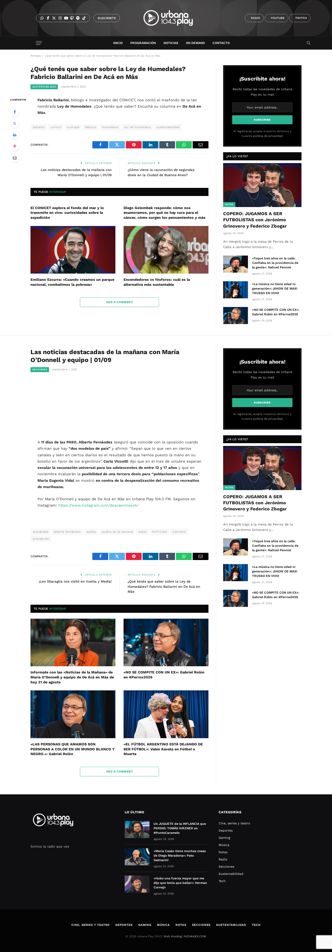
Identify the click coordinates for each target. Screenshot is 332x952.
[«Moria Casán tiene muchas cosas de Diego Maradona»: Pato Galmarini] (137, 856)
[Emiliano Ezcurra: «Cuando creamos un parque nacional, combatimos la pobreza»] (72, 250)
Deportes (226, 830)
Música (224, 845)
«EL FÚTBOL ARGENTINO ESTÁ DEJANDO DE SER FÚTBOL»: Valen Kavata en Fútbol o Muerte (163, 749)
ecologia (73, 127)
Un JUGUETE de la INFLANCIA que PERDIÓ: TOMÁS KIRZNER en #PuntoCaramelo (180, 828)
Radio (223, 859)
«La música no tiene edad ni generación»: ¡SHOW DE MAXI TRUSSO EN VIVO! (274, 288)
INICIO (118, 43)
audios (91, 531)
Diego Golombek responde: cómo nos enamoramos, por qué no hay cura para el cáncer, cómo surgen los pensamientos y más (165, 213)
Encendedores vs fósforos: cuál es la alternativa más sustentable (157, 282)
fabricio (90, 127)
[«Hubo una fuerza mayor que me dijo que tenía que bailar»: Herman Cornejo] (137, 884)
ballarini (39, 127)
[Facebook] (14, 111)
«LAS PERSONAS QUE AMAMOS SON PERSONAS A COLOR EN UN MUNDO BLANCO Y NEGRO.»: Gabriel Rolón (72, 749)
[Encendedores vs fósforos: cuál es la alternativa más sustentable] (166, 250)
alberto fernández (67, 531)
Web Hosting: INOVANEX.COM (185, 936)
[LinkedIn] (14, 134)
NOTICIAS (159, 531)
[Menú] (39, 43)
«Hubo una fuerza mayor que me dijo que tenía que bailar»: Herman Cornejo (180, 882)
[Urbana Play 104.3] (173, 18)
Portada (35, 55)
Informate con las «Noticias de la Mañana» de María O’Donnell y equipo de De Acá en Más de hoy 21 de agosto (72, 677)
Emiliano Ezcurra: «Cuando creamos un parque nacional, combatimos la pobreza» (72, 282)
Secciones (39, 369)
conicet (55, 127)
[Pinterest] (14, 146)
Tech (222, 881)
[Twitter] (14, 123)
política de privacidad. (268, 136)
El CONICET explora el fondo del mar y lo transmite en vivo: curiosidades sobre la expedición (67, 213)
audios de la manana (117, 531)
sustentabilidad (168, 127)
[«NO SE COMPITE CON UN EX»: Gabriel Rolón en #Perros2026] (235, 315)
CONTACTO (221, 43)
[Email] (14, 157)
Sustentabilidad (44, 86)
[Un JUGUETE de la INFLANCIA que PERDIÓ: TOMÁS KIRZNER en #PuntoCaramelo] (137, 829)
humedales (110, 127)
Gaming (224, 837)
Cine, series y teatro (234, 823)
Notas (229, 204)
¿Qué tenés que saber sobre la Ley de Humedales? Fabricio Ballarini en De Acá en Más (164, 586)
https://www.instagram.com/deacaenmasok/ (99, 505)
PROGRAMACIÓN (143, 43)
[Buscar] (308, 43)
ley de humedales (137, 127)
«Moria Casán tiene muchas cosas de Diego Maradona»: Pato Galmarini (180, 855)
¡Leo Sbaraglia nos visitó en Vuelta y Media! (75, 581)
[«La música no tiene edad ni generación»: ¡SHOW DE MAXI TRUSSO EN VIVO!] (235, 289)
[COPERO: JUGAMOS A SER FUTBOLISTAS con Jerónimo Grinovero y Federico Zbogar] (262, 185)
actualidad (40, 531)
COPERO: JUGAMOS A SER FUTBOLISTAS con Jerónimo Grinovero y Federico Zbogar (255, 219)
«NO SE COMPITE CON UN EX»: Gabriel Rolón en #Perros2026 (275, 312)
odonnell (179, 531)
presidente (41, 538)
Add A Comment (119, 302)
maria (142, 531)
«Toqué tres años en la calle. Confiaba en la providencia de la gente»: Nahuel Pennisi (275, 262)
